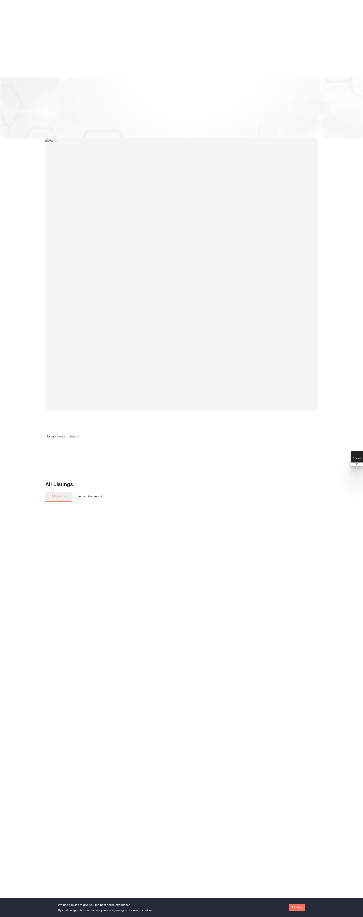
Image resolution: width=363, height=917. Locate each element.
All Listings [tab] (59, 496)
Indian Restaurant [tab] (90, 496)
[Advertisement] (126, 689)
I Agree (297, 907)
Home (49, 436)
